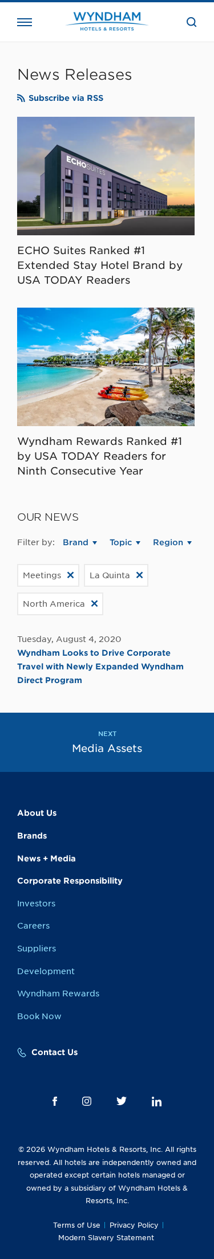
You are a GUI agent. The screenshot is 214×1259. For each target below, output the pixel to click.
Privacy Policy (134, 1225)
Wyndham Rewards (58, 993)
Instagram (86, 1101)
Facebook (55, 1101)
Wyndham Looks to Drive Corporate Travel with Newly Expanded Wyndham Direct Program (100, 666)
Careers (33, 925)
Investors (36, 903)
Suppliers (36, 948)
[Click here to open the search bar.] (192, 22)
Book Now (39, 1016)
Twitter (121, 1101)
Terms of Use (76, 1225)
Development (46, 971)
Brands (32, 835)
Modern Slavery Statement (106, 1237)
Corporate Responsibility (70, 880)
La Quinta (110, 575)
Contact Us (54, 1052)
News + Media (46, 858)
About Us (36, 812)
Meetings (42, 575)
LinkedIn (156, 1101)
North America (54, 603)
